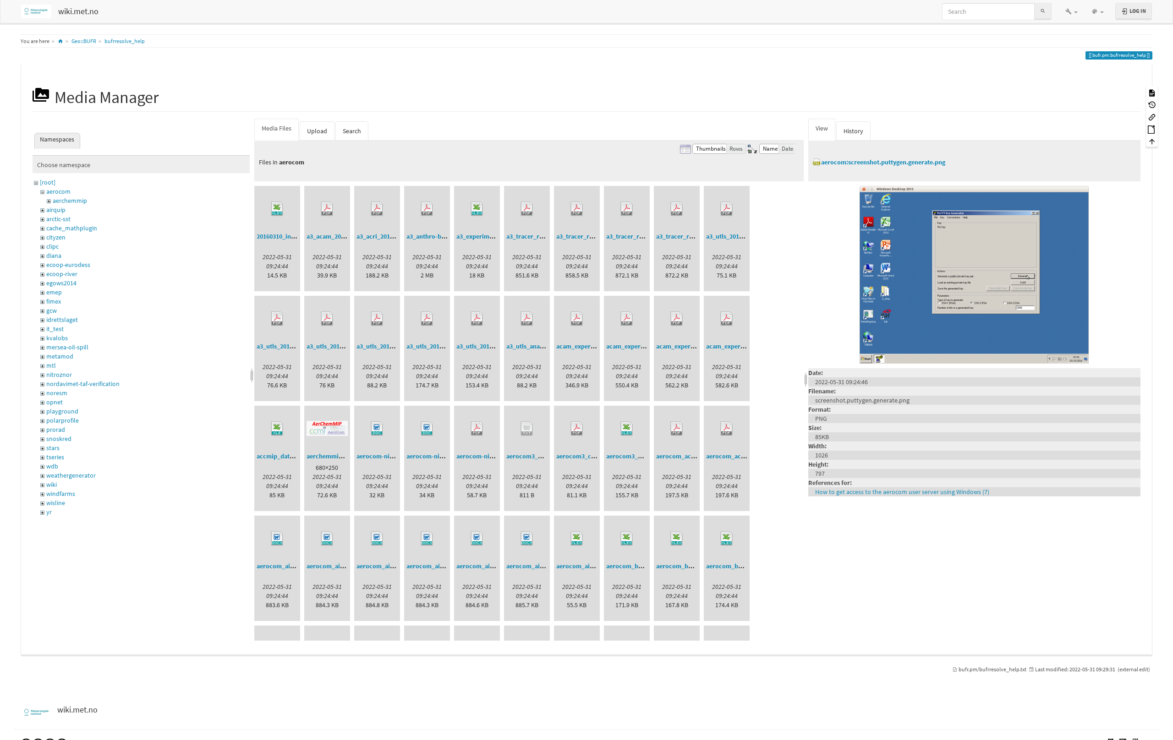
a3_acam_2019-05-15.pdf (341, 236)
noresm (56, 393)
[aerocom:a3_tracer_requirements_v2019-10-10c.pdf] (676, 208)
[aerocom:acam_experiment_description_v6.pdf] (576, 318)
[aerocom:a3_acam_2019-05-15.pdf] (327, 208)
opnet (54, 402)
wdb (52, 466)
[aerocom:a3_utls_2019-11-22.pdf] (427, 318)
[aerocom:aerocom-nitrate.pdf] (477, 428)
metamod (59, 356)
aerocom (58, 191)
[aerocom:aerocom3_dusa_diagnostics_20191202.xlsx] (626, 428)
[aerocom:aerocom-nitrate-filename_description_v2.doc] (427, 428)
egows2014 (61, 283)
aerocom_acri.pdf (681, 456)
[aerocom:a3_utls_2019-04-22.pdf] (327, 318)
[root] (47, 182)
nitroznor (59, 374)
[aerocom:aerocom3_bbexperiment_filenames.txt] (527, 428)
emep (54, 292)
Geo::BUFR (83, 41)
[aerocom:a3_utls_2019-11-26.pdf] (477, 318)
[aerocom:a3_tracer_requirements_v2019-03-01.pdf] (576, 208)
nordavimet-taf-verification (83, 384)
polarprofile (62, 420)
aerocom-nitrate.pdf (485, 456)
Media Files (276, 128)
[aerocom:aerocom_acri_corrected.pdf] (726, 428)
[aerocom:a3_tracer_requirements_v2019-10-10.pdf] (626, 208)
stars (53, 448)
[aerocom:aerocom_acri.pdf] (676, 428)
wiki (51, 484)
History (853, 131)
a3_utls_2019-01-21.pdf (738, 236)
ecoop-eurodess (68, 265)
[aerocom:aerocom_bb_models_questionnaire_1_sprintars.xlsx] (676, 538)
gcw (51, 310)
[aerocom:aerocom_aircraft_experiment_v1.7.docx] (527, 538)
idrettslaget (62, 320)
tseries (55, 457)
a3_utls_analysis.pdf (535, 346)
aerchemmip (70, 200)
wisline (55, 503)
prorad (55, 429)
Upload (317, 131)
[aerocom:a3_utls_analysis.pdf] (527, 318)
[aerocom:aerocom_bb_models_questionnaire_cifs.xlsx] (726, 538)
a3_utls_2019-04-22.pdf (339, 346)
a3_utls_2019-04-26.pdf (389, 346)
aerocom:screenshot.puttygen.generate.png (883, 162)
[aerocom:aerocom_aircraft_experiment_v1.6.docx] (477, 538)
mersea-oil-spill (67, 347)
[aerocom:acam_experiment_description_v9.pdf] (676, 318)
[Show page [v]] (1152, 92)
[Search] (1043, 11)
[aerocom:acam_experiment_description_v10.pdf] (726, 318)
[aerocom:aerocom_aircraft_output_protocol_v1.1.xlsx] (576, 538)
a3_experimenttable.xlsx (491, 236)
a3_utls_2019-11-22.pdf (438, 346)
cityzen (56, 237)
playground (62, 411)
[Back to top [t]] (1152, 141)
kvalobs (57, 338)
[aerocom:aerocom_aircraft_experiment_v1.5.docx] (427, 538)
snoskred (58, 439)
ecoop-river (61, 274)
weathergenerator (71, 475)
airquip (56, 210)
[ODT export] (1152, 129)
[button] (1071, 11)
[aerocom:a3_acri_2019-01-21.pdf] (377, 208)
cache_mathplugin (71, 228)
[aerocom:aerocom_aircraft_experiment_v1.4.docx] (377, 538)
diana (53, 255)
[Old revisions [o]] (1152, 104)
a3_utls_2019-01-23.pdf (289, 346)
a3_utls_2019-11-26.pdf (488, 346)
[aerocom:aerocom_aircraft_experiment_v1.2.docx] (277, 538)
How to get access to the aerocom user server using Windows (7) (902, 492)
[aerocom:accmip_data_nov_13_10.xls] (277, 428)
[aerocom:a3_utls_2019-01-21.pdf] (726, 208)
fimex (53, 301)
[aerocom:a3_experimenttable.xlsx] (477, 208)
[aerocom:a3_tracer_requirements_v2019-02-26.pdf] (527, 208)
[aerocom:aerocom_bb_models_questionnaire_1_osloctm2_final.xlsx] (626, 538)
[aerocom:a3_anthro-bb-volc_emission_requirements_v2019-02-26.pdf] (427, 208)
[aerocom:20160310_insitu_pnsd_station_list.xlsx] (277, 208)
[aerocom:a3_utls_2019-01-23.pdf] (277, 318)
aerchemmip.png (331, 456)
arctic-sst (58, 219)
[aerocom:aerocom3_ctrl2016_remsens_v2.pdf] (576, 428)
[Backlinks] (1152, 116)
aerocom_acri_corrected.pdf (747, 456)
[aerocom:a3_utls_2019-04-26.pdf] (377, 318)
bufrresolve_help (124, 41)
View (822, 128)
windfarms (60, 494)
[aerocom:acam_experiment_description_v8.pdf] (626, 318)
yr (49, 512)
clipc (52, 246)
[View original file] (974, 274)
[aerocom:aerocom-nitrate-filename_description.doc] (377, 428)
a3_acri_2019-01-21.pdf (389, 236)
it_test (55, 329)
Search (352, 131)
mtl (51, 365)
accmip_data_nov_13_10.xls (296, 456)
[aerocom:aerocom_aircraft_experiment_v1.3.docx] (327, 538)
